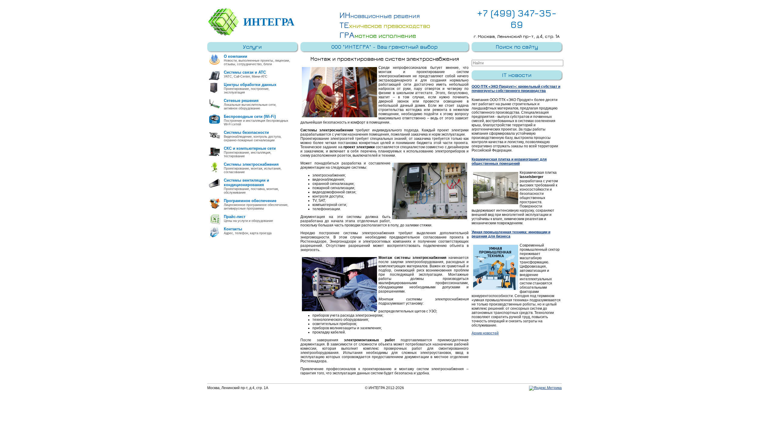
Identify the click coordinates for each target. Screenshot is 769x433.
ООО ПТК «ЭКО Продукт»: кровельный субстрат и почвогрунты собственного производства (516, 88)
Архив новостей (485, 333)
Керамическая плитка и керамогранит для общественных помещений (509, 161)
